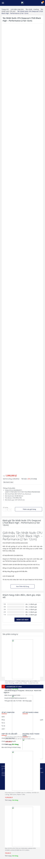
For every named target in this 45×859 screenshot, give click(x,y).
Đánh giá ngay (23, 620)
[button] (3, 3)
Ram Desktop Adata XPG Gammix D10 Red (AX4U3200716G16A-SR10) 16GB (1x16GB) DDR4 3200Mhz (19, 738)
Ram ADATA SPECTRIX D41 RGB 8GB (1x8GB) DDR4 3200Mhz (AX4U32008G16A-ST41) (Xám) (20, 849)
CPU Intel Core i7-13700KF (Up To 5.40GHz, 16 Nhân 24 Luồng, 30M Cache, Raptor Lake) (22, 793)
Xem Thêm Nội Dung (22, 586)
